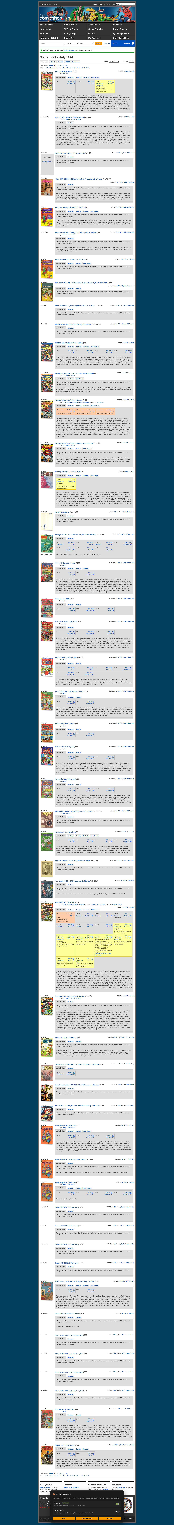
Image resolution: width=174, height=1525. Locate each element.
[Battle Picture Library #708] (47, 1093)
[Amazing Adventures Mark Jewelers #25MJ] (47, 383)
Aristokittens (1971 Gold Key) (65, 832)
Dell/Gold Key (130, 1281)
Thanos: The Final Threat (98, 904)
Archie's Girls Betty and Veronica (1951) (69, 691)
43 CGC (60, 62)
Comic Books (70, 24)
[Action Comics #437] (47, 81)
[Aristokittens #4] (47, 842)
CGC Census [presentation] (95, 77)
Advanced (107, 43)
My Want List (94, 37)
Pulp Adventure (66, 813)
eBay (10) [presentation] (78, 910)
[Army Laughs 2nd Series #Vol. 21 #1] (47, 889)
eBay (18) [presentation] (78, 77)
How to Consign (119, 29)
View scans (99, 85)
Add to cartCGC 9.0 (71, 481)
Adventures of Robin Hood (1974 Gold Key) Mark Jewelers (76, 232)
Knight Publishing (129, 182)
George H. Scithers (128, 512)
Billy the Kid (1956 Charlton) (65, 1445)
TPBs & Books (71, 29)
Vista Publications (128, 153)
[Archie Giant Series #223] (47, 667)
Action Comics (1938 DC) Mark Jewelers (69, 117)
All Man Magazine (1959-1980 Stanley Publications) (73, 324)
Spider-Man (100, 402)
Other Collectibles (120, 37)
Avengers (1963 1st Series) (64, 902)
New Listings (46, 29)
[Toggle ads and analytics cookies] (117, 1512)
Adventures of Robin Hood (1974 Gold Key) (70, 207)
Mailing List (121, 1487)
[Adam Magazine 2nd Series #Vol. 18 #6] (47, 187)
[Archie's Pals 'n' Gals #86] (47, 756)
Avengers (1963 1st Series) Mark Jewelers (70, 996)
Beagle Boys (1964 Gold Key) (65, 1125)
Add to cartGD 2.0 (109, 925)
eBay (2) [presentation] (78, 604)
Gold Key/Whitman (128, 207)
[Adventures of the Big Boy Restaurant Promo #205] (47, 292)
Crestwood (131, 880)
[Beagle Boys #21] (47, 1135)
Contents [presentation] (86, 77)
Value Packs (94, 24)
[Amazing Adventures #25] (47, 352)
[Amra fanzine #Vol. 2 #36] (47, 521)
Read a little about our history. (49, 1508)
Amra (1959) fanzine (62, 512)
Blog (108, 4)
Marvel (132, 342)
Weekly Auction (69, 50)
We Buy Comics (45, 1487)
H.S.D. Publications (128, 305)
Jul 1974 (127, 71)
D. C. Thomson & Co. (127, 1207)
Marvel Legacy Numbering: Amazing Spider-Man (76, 402)
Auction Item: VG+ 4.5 (91, 411)
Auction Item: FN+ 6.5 (71, 411)
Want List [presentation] (70, 77)
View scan (117, 916)
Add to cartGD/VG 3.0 (70, 1073)
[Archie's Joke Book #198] (47, 733)
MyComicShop (55, 17)
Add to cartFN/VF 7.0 (89, 915)
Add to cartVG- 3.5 (110, 632)
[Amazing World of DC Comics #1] (47, 480)
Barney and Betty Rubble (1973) (66, 1037)
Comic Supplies (95, 29)
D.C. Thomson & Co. (128, 1335)
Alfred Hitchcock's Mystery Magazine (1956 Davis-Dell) (74, 305)
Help (113, 4)
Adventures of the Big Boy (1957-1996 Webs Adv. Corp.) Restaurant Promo (81, 283)
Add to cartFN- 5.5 (71, 757)
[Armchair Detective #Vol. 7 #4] (47, 869)
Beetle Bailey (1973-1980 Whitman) (67, 1314)
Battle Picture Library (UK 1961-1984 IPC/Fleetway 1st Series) (77, 1064)
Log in (55, 4)
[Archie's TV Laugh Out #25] (47, 789)
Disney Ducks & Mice (68, 1127)
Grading (95, 4)
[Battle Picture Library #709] (47, 1113)
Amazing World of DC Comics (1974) (68, 472)
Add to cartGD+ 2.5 (90, 1290)
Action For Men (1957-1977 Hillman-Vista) (70, 153)
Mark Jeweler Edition (68, 119)
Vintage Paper (70, 33)
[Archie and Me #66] (47, 608)
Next (50, 65)
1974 (115, 512)
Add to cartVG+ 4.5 (109, 352)
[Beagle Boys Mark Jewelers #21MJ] (47, 1169)
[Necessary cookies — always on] (117, 1504)
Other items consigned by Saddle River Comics (103, 954)
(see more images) (46, 554)
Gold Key (131, 832)
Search (98, 43)
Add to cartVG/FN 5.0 (127, 841)
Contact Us (131, 1518)
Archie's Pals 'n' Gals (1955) (65, 747)
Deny (63, 1518)
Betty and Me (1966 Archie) (64, 1409)
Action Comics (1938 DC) (64, 71)
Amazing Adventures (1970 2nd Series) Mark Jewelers (74, 373)
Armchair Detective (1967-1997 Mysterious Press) (72, 860)
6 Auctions (76, 62)
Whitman (131, 259)
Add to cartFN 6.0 (90, 352)
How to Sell (117, 24)
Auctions (44, 33)
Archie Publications (128, 562)
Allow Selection (87, 1518)
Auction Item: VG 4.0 (110, 411)
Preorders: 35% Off (49, 37)
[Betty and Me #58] (47, 1419)
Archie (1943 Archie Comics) (65, 563)
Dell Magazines (129, 534)
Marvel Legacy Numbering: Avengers (73, 904)
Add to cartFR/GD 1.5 (110, 790)
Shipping (102, 4)
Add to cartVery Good (71, 82)
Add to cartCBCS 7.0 (108, 937)
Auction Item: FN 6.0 (70, 915)
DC (133, 71)
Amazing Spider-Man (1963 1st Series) (68, 400)
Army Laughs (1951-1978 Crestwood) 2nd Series (72, 881)
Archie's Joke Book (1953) (64, 723)
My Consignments (120, 33)
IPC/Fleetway (130, 1064)
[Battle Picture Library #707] (47, 1073)
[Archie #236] (47, 572)
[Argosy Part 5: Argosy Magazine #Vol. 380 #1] (47, 820)
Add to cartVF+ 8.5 (71, 543)
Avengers (114, 904)
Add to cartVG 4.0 (91, 82)
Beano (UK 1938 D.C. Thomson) (66, 1207)
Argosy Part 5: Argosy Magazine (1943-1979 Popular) (74, 811)
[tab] (60, 77)
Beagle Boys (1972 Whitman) (65, 1182)
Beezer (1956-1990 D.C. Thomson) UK (69, 1335)
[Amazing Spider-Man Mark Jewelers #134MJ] (47, 453)
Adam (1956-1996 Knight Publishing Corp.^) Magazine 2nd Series (78, 179)
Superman (65, 74)
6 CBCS (67, 62)
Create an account (45, 4)
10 (66, 65)
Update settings (46, 161)
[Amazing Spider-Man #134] (47, 409)
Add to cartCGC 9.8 (127, 925)
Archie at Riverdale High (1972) (66, 622)
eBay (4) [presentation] (78, 475)
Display (106, 61)
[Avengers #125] (47, 912)
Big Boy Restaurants (128, 286)
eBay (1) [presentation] (78, 211)
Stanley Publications (128, 324)
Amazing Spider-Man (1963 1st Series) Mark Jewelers (74, 443)
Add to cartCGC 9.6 (110, 82)
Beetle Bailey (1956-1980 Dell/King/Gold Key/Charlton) (74, 1281)
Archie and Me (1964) (62, 599)
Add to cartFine (71, 352)
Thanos (120, 904)
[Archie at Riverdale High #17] (47, 631)
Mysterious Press (129, 860)
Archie (64, 565)
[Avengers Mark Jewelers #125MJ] (47, 1006)
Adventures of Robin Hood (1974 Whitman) (70, 259)
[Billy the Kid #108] (47, 1455)
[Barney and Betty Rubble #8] (47, 1047)
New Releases (46, 24)
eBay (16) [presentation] (78, 347)
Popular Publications (128, 811)
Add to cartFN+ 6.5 (128, 937)
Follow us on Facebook (71, 1487)
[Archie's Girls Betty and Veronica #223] (47, 701)
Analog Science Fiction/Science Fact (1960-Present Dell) (75, 534)
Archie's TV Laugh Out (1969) (65, 779)
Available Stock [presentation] (60, 77)
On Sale (92, 33)
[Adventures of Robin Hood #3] (47, 217)
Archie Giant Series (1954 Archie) (67, 657)
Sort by (125, 61)
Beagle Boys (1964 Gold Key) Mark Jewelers (71, 1159)
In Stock (52, 62)
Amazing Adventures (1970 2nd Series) (69, 343)
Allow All (110, 1518)
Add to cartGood (90, 549)
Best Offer (100, 83)
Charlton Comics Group (127, 1037)
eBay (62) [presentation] (78, 406)
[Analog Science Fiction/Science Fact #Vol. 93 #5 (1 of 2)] (47, 543)
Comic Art (69, 37)
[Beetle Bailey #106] (47, 1291)
